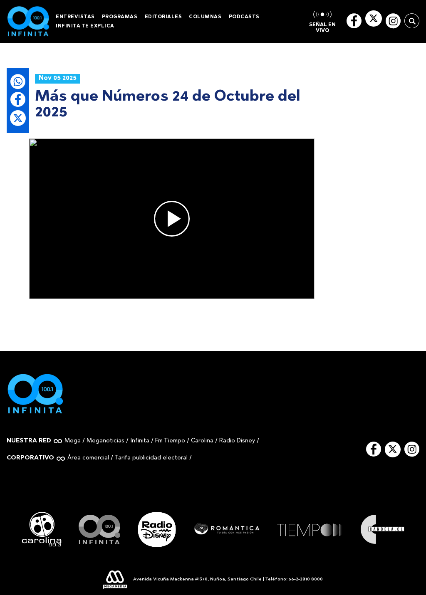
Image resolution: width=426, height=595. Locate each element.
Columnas (205, 17)
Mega (72, 441)
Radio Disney (237, 441)
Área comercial (88, 458)
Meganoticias (105, 441)
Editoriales (163, 17)
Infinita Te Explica (85, 26)
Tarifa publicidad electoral (151, 458)
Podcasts (244, 17)
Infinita (139, 441)
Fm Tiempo (170, 441)
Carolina (202, 441)
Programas (120, 17)
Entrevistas (75, 17)
